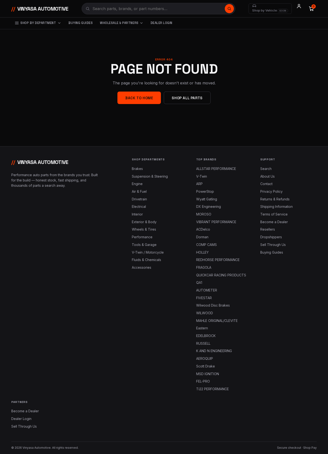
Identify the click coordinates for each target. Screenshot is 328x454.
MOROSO (203, 214)
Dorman (202, 237)
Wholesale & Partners (119, 23)
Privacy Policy (271, 191)
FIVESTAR (204, 298)
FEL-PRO (203, 381)
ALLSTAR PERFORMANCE (216, 169)
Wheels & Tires (144, 229)
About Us (267, 176)
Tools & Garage (144, 245)
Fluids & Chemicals (146, 260)
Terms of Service (274, 214)
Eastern (202, 328)
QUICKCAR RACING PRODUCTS (221, 275)
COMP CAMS (206, 245)
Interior (137, 214)
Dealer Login (161, 23)
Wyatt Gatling (206, 199)
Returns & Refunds (275, 199)
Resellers (267, 229)
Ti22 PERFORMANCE (212, 389)
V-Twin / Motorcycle (148, 252)
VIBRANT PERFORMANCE (216, 222)
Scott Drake (205, 366)
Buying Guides (80, 23)
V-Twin (201, 176)
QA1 (199, 282)
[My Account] (299, 8)
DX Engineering (208, 206)
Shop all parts (187, 98)
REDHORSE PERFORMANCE (218, 260)
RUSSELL (203, 343)
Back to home (139, 98)
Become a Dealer (274, 222)
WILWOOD (204, 313)
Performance (142, 237)
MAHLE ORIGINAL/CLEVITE (217, 321)
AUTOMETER (206, 290)
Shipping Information (276, 206)
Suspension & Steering (150, 176)
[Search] (229, 8)
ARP (199, 184)
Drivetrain (139, 199)
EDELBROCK (206, 336)
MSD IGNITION (207, 374)
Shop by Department (38, 23)
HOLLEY (202, 252)
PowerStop (205, 191)
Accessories (141, 267)
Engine (137, 184)
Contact (266, 184)
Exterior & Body (144, 222)
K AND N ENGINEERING (214, 351)
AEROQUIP (204, 358)
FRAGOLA (203, 267)
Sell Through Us (273, 245)
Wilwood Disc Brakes (213, 305)
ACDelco (203, 229)
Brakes (137, 169)
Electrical (139, 206)
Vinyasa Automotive (39, 8)
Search (266, 169)
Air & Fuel (139, 191)
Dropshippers (271, 237)
